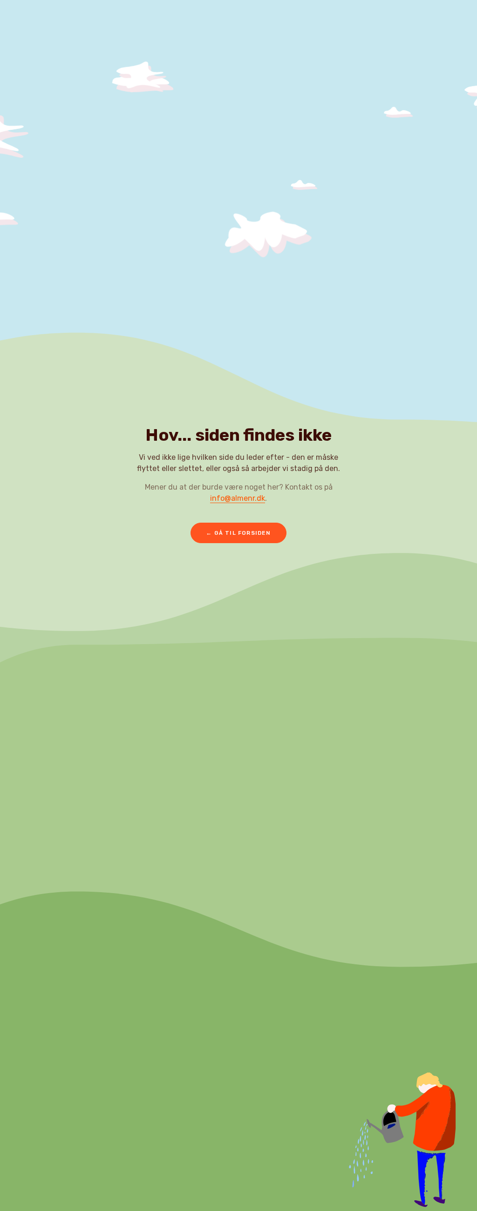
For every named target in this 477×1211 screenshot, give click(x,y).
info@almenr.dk (237, 498)
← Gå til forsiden (238, 533)
